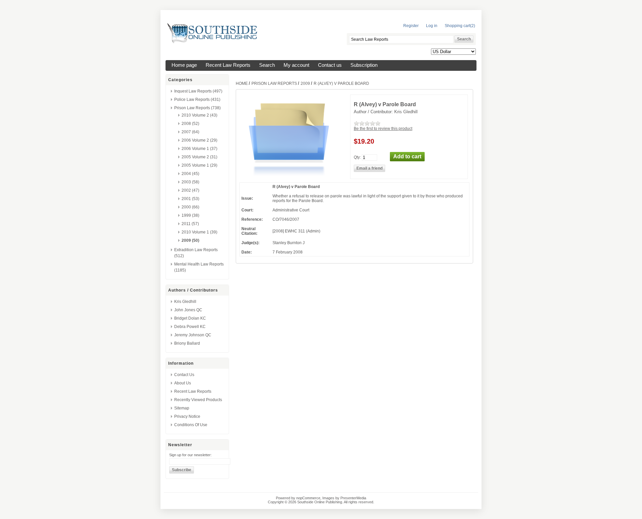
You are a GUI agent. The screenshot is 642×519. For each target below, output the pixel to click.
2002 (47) (190, 190)
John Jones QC (188, 310)
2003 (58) (190, 182)
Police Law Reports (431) (197, 99)
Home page (184, 65)
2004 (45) (190, 173)
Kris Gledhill (185, 301)
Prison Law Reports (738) (197, 108)
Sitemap (181, 408)
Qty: (357, 157)
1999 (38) (190, 215)
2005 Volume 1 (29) (199, 165)
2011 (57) (190, 223)
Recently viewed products (198, 399)
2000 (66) (190, 207)
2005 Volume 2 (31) (199, 157)
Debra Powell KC (190, 326)
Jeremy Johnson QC (192, 335)
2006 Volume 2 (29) (199, 140)
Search (267, 65)
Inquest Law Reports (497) (198, 91)
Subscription (364, 65)
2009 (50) (190, 240)
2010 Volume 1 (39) (199, 232)
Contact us (330, 65)
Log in (431, 25)
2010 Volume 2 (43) (199, 115)
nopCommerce (308, 498)
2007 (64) (190, 132)
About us (182, 383)
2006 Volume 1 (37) (199, 148)
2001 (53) (190, 198)
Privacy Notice (187, 416)
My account (296, 65)
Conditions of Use (190, 424)
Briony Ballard (187, 343)
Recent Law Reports (228, 65)
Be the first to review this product (383, 128)
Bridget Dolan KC (190, 318)
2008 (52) (190, 123)
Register (411, 25)
